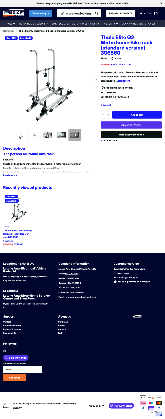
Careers (62, 329)
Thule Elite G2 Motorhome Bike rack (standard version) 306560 (17, 233)
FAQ (60, 333)
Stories (61, 325)
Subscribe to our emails (14, 363)
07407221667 (72, 278)
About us (64, 316)
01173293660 (71, 273)
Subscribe (15, 377)
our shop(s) (126, 87)
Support (9, 316)
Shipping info (9, 333)
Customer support (12, 325)
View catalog (39, 13)
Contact (7, 322)
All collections (10, 23)
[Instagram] (4, 351)
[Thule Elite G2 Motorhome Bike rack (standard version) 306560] (18, 208)
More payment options (131, 134)
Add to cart (137, 114)
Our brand (63, 322)
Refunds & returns (12, 329)
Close (161, 3)
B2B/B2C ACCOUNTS (120, 13)
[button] (96, 79)
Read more (124, 80)
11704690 (76, 283)
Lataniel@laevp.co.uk (127, 277)
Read (9, 175)
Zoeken (96, 13)
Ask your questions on (133, 281)
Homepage (9, 31)
